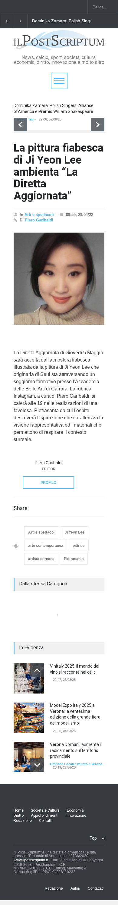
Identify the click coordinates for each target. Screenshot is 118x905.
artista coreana (41, 559)
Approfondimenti (44, 815)
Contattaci (96, 888)
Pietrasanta (74, 559)
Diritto (19, 815)
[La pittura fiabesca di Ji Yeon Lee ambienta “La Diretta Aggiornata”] (59, 279)
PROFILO (48, 483)
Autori (75, 888)
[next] (97, 124)
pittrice (79, 545)
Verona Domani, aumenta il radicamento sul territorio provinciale (76, 750)
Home (19, 810)
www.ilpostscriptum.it (31, 860)
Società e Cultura (45, 810)
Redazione (23, 821)
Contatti (45, 821)
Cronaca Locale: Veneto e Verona (76, 764)
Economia (75, 810)
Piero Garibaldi (39, 220)
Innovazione (76, 815)
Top (93, 838)
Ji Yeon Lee (74, 532)
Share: (21, 508)
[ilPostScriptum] (59, 43)
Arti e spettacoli (39, 214)
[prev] (20, 124)
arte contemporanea (45, 545)
